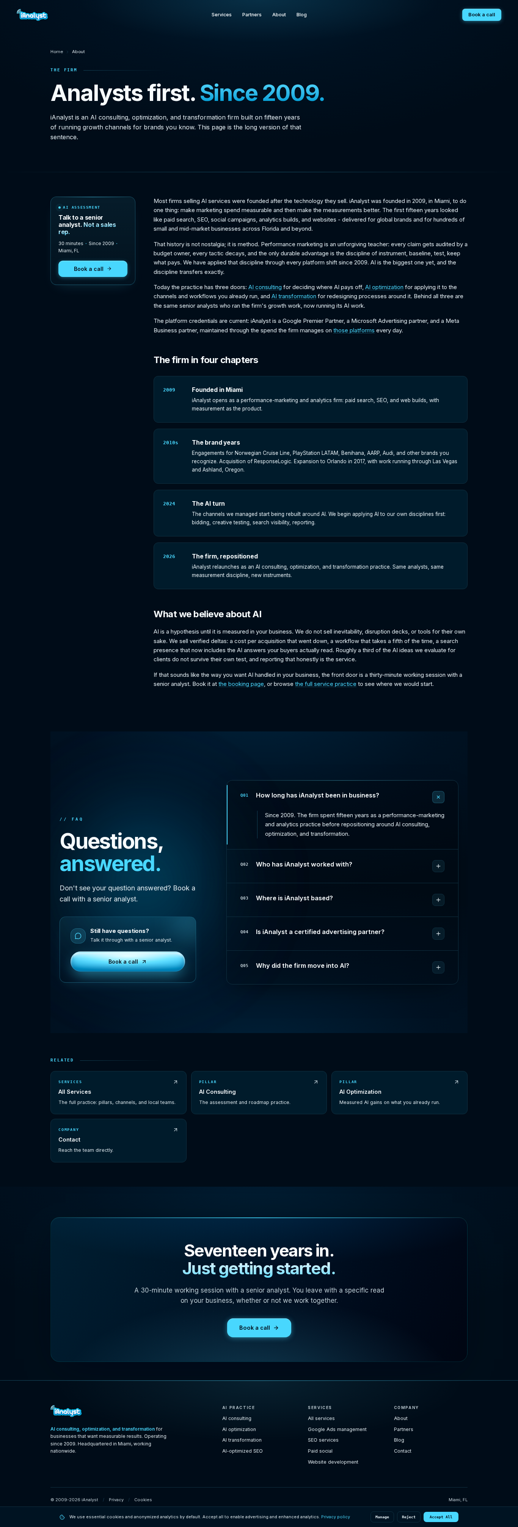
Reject (409, 1517)
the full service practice (325, 683)
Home (56, 51)
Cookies (143, 1499)
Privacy (116, 1499)
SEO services (323, 1440)
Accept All (441, 1517)
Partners (252, 14)
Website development (333, 1462)
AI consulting (265, 287)
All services (321, 1418)
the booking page (241, 683)
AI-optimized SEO (242, 1451)
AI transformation (294, 296)
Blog (302, 14)
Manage (382, 1517)
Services (222, 14)
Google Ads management (337, 1429)
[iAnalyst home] (32, 15)
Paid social (320, 1451)
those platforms (354, 330)
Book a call (481, 14)
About (279, 14)
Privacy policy (335, 1516)
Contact (402, 1451)
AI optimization (384, 287)
